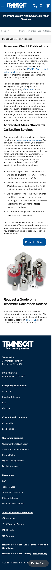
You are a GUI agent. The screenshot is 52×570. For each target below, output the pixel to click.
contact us (31, 319)
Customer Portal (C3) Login (15, 443)
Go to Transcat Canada (13, 503)
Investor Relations (11, 396)
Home (3, 30)
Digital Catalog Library (13, 460)
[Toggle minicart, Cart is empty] (48, 6)
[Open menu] (2, 6)
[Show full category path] (12, 31)
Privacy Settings (10, 497)
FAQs (4, 481)
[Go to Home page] (17, 6)
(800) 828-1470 (9, 373)
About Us (6, 391)
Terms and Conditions (12, 492)
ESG (4, 402)
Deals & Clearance (11, 466)
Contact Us (7, 423)
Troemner (28, 89)
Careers (6, 408)
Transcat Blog (8, 486)
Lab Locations (9, 428)
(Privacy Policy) (39, 553)
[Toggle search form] (41, 6)
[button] (26, 39)
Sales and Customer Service (15, 449)
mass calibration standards (28, 139)
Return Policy (8, 455)
